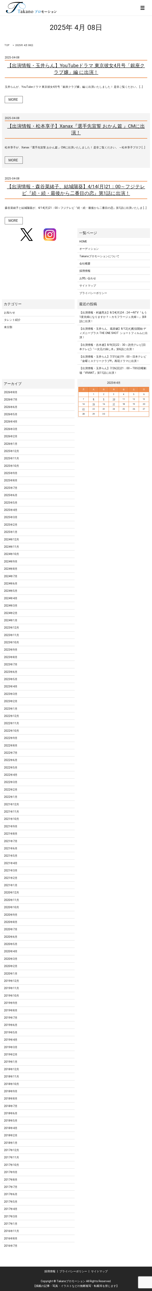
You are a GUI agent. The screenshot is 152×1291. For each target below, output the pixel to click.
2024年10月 (11, 554)
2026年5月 (10, 414)
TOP (6, 45)
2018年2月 (10, 1135)
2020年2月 (10, 966)
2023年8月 (10, 657)
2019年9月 (10, 1002)
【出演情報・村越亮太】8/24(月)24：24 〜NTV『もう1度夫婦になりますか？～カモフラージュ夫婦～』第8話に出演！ (113, 317)
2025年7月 (10, 487)
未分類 (8, 327)
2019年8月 (10, 1010)
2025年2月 (10, 524)
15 (93, 404)
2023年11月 (11, 635)
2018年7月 (10, 1106)
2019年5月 (10, 1032)
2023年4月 (10, 686)
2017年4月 (10, 1209)
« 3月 (83, 383)
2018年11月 (11, 1076)
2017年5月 (10, 1201)
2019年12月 (11, 980)
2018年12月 (11, 1069)
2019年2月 (10, 1054)
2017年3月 (10, 1216)
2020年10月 (11, 907)
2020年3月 (10, 958)
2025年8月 (10, 480)
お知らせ (9, 312)
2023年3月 (10, 693)
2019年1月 (10, 1061)
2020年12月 (11, 892)
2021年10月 (11, 818)
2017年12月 (11, 1150)
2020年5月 (10, 944)
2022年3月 (10, 782)
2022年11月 (11, 723)
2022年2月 (10, 789)
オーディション (89, 248)
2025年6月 (10, 495)
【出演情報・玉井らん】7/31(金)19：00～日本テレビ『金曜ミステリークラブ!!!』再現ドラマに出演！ (112, 359)
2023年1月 (10, 708)
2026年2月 (10, 436)
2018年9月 (10, 1091)
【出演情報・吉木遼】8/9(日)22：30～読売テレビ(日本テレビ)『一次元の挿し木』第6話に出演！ (112, 347)
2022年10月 (11, 730)
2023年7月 (10, 664)
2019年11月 (11, 988)
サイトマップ (87, 285)
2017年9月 (10, 1172)
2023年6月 (10, 671)
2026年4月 (10, 421)
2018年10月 (11, 1084)
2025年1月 (10, 532)
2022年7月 (10, 752)
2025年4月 (10, 509)
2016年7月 (10, 1245)
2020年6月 (10, 936)
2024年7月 (10, 576)
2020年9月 (10, 914)
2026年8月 (10, 392)
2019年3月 (10, 1047)
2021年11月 (11, 811)
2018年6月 (10, 1113)
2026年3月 (10, 429)
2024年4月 (10, 598)
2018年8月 (10, 1098)
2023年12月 (11, 627)
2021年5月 (10, 855)
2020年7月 (10, 929)
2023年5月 (10, 679)
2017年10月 (11, 1164)
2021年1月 (10, 885)
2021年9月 (10, 826)
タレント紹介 (12, 319)
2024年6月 (10, 583)
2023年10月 (11, 642)
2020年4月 (10, 951)
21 (83, 409)
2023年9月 (10, 649)
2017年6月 (10, 1194)
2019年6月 (10, 1025)
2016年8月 (10, 1238)
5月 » (144, 383)
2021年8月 (10, 833)
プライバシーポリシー (93, 293)
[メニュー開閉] (142, 8)
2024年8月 (10, 568)
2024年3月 (10, 605)
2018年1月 (10, 1142)
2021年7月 (10, 841)
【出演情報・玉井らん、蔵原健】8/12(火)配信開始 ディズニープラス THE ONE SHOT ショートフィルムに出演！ (113, 333)
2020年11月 (11, 900)
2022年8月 (10, 745)
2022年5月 (10, 767)
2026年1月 (10, 443)
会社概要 (84, 263)
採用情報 (84, 270)
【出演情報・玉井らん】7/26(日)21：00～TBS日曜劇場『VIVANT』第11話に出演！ (112, 370)
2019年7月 (10, 1017)
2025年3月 (10, 517)
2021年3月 (10, 870)
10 (114, 399)
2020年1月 (10, 973)
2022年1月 (10, 796)
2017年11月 (11, 1157)
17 (114, 404)
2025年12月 (11, 451)
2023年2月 (10, 701)
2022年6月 (10, 760)
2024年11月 (11, 546)
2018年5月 (10, 1120)
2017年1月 (10, 1223)
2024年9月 (10, 561)
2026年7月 (10, 399)
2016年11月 (11, 1231)
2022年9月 (10, 738)
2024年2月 (10, 613)
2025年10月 (11, 465)
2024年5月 (10, 590)
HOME (83, 241)
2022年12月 (11, 716)
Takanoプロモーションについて (99, 256)
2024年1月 (10, 620)
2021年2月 (10, 877)
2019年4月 (10, 1039)
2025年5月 (10, 502)
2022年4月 (10, 774)
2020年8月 (10, 922)
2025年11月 (11, 458)
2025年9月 (10, 473)
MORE (13, 99)
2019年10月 (11, 995)
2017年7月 (10, 1186)
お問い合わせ (87, 278)
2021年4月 (10, 863)
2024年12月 (11, 539)
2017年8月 (10, 1179)
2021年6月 (10, 848)
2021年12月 (11, 804)
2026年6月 (10, 407)
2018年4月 (10, 1128)
